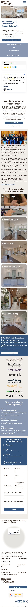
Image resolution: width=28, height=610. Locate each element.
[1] (21, 601)
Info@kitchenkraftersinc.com (12, 450)
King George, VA (5, 558)
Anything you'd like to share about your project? (13, 493)
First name (7, 468)
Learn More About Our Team (8, 184)
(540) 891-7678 (9, 445)
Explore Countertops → (8, 249)
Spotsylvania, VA (5, 561)
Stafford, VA (4, 569)
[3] (24, 601)
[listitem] (14, 205)
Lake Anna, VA (22, 572)
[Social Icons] (16, 601)
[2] (27, 601)
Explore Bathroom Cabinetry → (9, 273)
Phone (6, 475)
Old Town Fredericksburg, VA (9, 574)
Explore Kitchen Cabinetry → (9, 228)
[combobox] (8, 488)
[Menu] (25, 2)
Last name (18, 468)
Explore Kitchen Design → (8, 204)
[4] (18, 601)
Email (16, 475)
